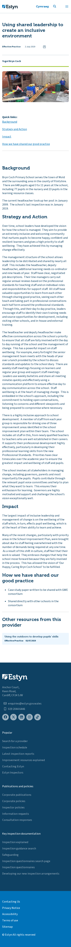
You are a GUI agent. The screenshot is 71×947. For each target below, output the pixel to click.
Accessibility (10, 914)
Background (9, 122)
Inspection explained (15, 842)
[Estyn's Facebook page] (5, 717)
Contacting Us (11, 902)
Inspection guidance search (19, 848)
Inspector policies (13, 807)
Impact (6, 137)
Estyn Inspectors (12, 773)
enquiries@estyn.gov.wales (25, 704)
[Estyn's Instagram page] (29, 717)
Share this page (44, 47)
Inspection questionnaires (18, 867)
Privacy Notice (11, 908)
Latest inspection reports (18, 754)
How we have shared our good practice (26, 144)
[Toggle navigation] (67, 6)
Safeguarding (10, 855)
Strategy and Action (14, 129)
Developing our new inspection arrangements (30, 874)
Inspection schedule (14, 747)
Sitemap (7, 927)
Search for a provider (15, 741)
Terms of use (10, 920)
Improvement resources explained (23, 760)
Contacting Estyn (13, 766)
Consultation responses (17, 820)
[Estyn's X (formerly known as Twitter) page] (13, 717)
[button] (59, 6)
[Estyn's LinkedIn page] (21, 717)
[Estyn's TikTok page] (37, 717)
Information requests (15, 814)
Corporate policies (13, 801)
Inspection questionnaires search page (26, 861)
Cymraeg (42, 6)
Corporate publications (16, 795)
